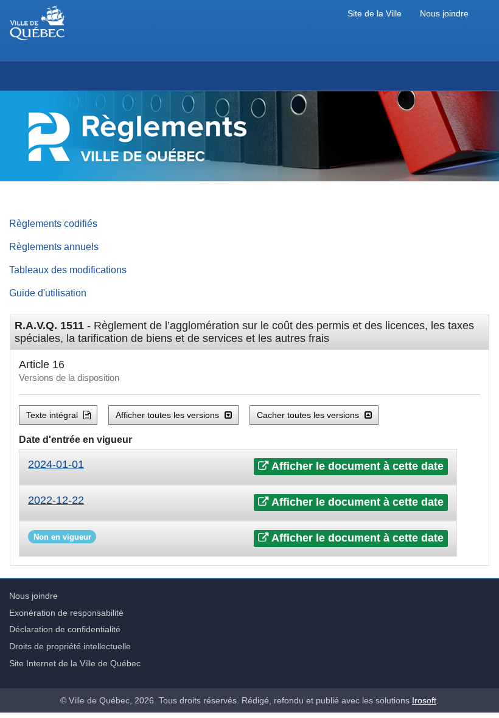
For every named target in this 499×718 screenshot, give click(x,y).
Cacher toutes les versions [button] (309, 415)
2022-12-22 (56, 500)
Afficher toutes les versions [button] (169, 415)
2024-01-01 (56, 464)
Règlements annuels (54, 246)
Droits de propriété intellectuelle (70, 646)
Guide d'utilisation (47, 292)
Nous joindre (444, 13)
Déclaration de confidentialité (64, 629)
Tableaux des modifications (68, 269)
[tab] (237, 467)
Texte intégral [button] (53, 415)
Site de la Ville (374, 13)
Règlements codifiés (53, 223)
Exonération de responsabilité (66, 613)
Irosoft (424, 700)
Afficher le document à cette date (356, 466)
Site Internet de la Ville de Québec (75, 663)
